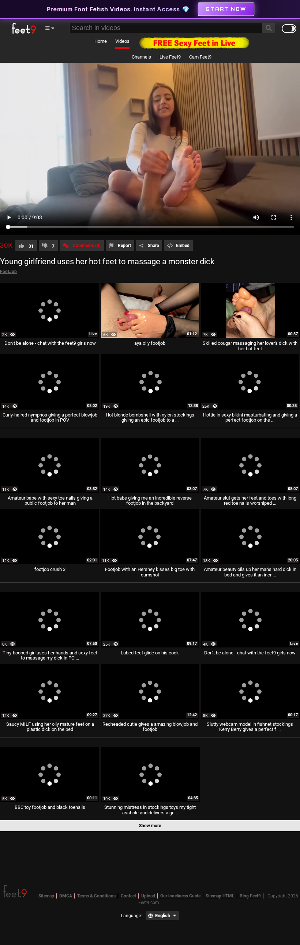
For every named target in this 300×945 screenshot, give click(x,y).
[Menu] (49, 28)
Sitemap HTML (220, 896)
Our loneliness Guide (180, 896)
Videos (122, 41)
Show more (150, 825)
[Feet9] (23, 28)
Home (100, 41)
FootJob (8, 271)
